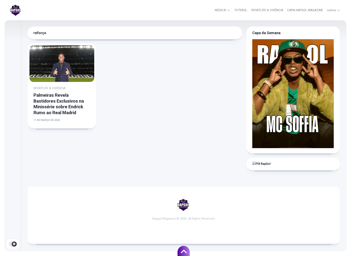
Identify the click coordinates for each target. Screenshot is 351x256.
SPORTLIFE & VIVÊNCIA (267, 10)
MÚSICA (220, 10)
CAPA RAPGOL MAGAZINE (305, 10)
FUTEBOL (241, 10)
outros (331, 10)
